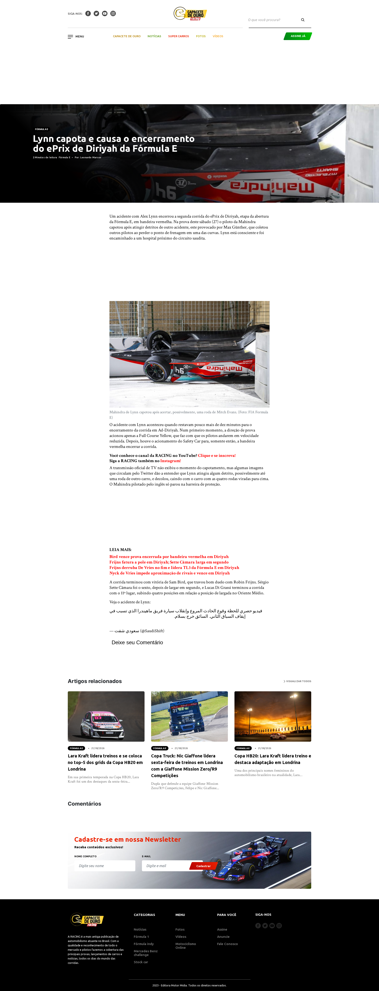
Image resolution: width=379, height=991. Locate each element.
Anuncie (223, 936)
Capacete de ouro (127, 36)
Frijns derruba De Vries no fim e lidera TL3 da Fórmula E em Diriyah (174, 567)
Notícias (154, 36)
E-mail (146, 856)
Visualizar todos (298, 681)
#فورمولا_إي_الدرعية (154, 616)
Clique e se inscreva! (217, 455)
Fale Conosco (227, 944)
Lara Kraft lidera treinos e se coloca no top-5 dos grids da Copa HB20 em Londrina (105, 762)
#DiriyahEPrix (121, 616)
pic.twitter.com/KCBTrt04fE (134, 622)
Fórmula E (41, 129)
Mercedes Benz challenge (146, 953)
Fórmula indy (144, 944)
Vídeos (218, 36)
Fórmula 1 (141, 936)
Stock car (141, 962)
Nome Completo (85, 856)
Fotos (201, 36)
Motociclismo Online (185, 945)
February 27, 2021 (180, 631)
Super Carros (178, 36)
